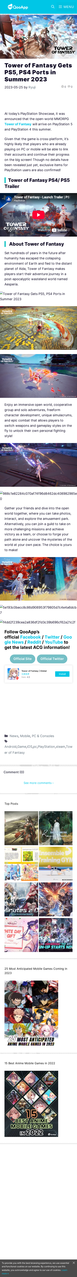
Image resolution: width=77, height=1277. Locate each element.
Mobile (25, 736)
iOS (29, 746)
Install (62, 673)
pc (35, 746)
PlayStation (46, 746)
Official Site (22, 659)
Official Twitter (52, 659)
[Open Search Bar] (53, 7)
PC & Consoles (43, 736)
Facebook (30, 637)
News (14, 736)
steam (60, 746)
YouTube (54, 642)
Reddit (34, 642)
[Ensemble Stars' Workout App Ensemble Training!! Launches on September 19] (56, 864)
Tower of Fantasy (18, 124)
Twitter (52, 637)
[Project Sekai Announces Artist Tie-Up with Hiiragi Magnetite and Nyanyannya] (21, 864)
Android (10, 746)
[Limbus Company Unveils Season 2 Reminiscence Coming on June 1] (56, 829)
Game (21, 746)
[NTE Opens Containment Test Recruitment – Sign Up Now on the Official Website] (56, 936)
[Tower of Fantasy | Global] (38, 674)
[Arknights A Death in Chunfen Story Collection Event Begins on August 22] (21, 829)
